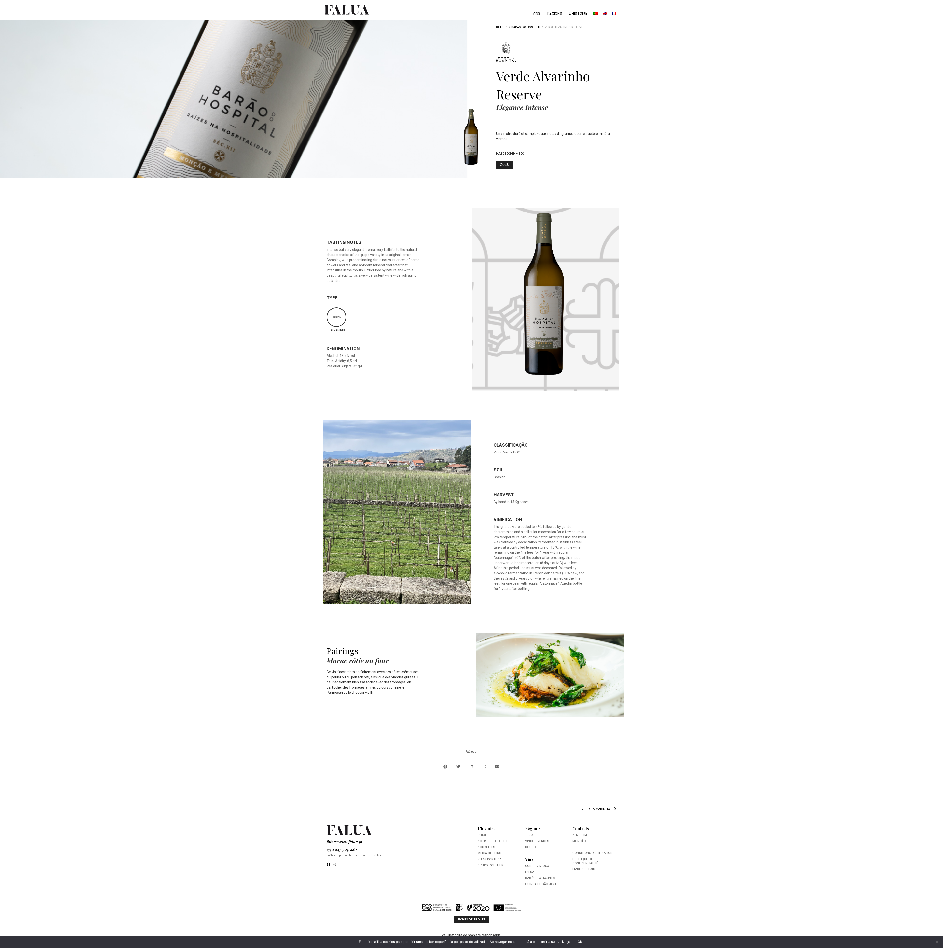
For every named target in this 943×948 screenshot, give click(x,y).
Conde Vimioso (537, 866)
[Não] (936, 941)
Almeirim (579, 835)
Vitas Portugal (490, 859)
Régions (554, 13)
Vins (537, 13)
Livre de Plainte (585, 869)
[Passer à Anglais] (605, 13)
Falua (529, 872)
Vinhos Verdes (537, 841)
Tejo (529, 835)
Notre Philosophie (493, 841)
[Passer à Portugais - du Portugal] (595, 13)
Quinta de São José (541, 884)
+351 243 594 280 (342, 849)
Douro (530, 847)
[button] (445, 766)
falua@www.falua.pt (344, 841)
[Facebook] (328, 865)
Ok (580, 942)
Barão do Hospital (526, 27)
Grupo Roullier (490, 865)
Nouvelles (486, 847)
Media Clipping (489, 853)
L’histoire (578, 13)
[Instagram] (334, 865)
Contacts (580, 828)
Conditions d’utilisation (592, 853)
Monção (579, 841)
